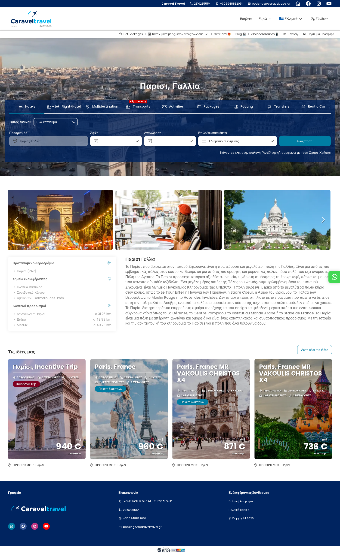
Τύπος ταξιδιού (20, 122)
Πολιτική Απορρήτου (241, 501)
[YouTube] (329, 3)
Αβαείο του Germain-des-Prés (40, 298)
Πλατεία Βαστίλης (29, 287)
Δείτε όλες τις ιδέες (314, 349)
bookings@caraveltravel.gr (271, 4)
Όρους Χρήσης (320, 152)
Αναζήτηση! (305, 141)
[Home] (298, 3)
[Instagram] (318, 3)
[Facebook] (308, 3)
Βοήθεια (246, 18)
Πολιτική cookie (239, 510)
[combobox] (48, 141)
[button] (17, 219)
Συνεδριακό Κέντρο (31, 292)
